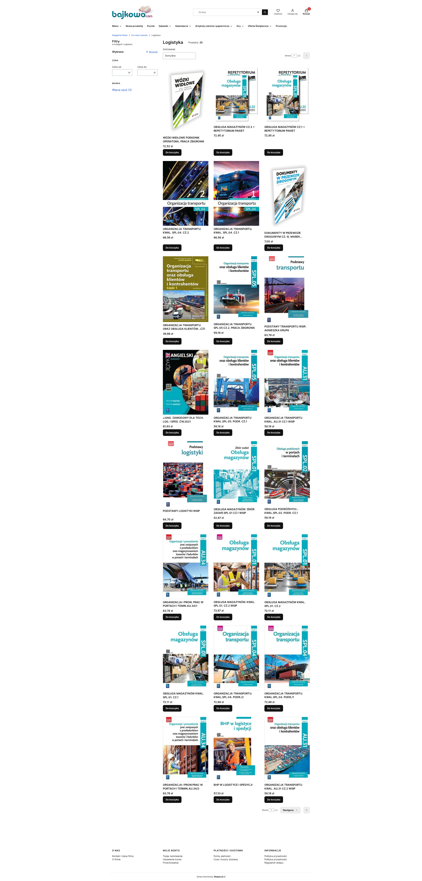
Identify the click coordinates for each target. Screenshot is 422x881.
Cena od (116, 66)
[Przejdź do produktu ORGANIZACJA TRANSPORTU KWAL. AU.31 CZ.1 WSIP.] (287, 382)
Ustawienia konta (172, 859)
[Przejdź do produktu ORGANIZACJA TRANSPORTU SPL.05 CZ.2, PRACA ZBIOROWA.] (236, 288)
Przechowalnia (171, 862)
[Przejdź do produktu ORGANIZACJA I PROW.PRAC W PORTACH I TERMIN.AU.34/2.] (185, 749)
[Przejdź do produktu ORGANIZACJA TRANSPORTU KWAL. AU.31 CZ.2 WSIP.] (287, 749)
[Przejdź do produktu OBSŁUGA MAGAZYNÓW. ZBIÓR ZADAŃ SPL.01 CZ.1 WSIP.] (236, 473)
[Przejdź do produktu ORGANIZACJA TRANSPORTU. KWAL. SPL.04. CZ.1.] (236, 193)
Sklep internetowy (210, 876)
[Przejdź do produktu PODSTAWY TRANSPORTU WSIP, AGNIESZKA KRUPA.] (287, 289)
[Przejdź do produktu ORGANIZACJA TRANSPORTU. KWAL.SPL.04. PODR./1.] (287, 658)
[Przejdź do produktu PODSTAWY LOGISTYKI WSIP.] (185, 474)
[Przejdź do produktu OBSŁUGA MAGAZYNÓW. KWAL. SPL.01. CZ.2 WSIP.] (236, 566)
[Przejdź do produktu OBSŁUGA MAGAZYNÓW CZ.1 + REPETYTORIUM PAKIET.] (287, 95)
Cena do (142, 66)
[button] (265, 12)
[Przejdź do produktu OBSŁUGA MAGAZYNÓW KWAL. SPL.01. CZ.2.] (287, 566)
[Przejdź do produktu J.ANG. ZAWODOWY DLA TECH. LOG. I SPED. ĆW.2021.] (185, 382)
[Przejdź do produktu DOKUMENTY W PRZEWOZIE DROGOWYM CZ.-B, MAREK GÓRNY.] (287, 195)
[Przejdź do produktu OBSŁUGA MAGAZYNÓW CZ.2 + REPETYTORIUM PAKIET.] (236, 95)
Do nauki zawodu (139, 35)
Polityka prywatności (275, 856)
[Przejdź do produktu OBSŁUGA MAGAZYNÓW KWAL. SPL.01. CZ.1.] (185, 658)
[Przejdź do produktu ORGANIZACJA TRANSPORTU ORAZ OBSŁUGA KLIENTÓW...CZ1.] (185, 289)
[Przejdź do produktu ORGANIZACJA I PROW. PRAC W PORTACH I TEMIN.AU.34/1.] (185, 566)
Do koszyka (172, 152)
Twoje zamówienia (172, 856)
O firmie (116, 859)
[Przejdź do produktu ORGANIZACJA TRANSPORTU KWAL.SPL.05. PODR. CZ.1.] (236, 382)
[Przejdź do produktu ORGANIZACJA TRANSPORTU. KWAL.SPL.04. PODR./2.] (236, 658)
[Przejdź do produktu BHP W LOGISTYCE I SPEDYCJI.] (236, 749)
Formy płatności (222, 856)
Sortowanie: (169, 49)
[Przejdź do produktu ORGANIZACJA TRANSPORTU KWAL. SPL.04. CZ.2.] (185, 193)
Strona (288, 55)
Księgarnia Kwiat (119, 35)
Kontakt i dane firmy (123, 856)
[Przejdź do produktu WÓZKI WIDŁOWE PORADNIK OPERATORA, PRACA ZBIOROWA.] (185, 100)
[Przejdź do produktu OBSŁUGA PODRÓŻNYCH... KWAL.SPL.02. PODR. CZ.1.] (287, 473)
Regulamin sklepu (273, 862)
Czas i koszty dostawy (226, 859)
